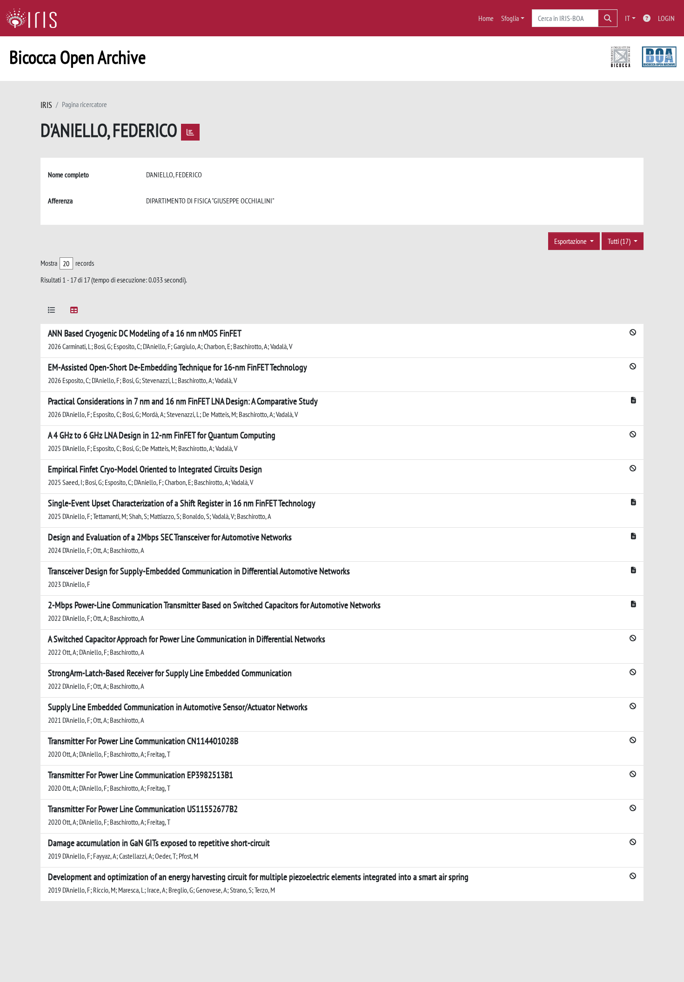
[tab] (51, 312)
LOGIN (666, 18)
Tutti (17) (620, 241)
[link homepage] (35, 18)
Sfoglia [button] (510, 18)
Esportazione (571, 241)
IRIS (46, 105)
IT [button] (627, 18)
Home (486, 18)
